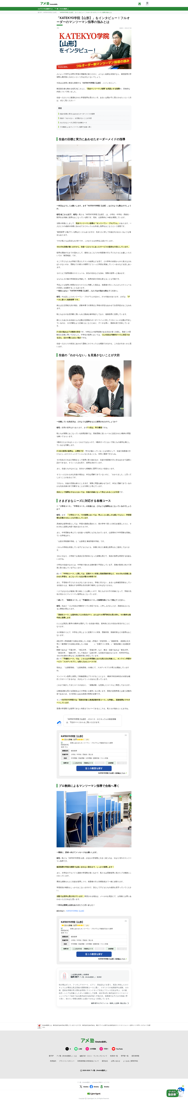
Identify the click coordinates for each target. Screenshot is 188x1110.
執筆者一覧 (114, 1056)
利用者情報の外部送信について (88, 1061)
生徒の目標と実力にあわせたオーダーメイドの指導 (77, 114)
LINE (80, 1049)
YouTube (119, 1049)
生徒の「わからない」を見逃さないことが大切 (76, 118)
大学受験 (93, 1049)
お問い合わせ (115, 1061)
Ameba (85, 1087)
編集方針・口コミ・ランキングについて (93, 1056)
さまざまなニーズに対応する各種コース (73, 122)
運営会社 (105, 1061)
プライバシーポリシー (66, 1061)
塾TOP (40, 12)
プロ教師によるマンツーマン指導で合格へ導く (76, 127)
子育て (106, 1049)
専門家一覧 (124, 1056)
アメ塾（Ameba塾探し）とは (67, 1056)
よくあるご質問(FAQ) (130, 1061)
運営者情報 (135, 1056)
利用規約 (53, 1061)
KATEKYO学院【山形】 (50, 12)
